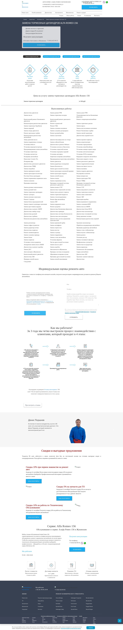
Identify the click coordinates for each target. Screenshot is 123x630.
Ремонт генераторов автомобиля (86, 119)
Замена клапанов (29, 181)
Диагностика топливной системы (87, 214)
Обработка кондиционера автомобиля (88, 225)
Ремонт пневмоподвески (31, 232)
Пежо (94, 617)
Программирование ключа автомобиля (35, 149)
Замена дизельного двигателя (85, 161)
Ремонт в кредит (81, 12)
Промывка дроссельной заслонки (60, 256)
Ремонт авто (25, 12)
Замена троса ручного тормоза (59, 192)
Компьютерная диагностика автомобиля (32, 136)
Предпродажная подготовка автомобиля (62, 159)
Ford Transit (73, 606)
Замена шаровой (29, 128)
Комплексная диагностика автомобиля (35, 218)
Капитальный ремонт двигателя (33, 254)
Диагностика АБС (29, 256)
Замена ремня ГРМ (56, 113)
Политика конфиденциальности (48, 616)
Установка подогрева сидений (59, 152)
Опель (84, 622)
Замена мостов (54, 230)
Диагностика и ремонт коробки (33, 247)
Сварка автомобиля (82, 252)
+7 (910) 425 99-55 (88, 3)
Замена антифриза (55, 225)
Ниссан (84, 619)
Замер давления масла (30, 139)
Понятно (91, 627)
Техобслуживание (36, 12)
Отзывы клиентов (92, 571)
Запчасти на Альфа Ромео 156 (71, 56)
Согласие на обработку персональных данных (67, 616)
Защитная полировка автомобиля (60, 156)
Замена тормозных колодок (58, 115)
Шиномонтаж (69, 12)
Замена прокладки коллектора (33, 173)
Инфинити (34, 620)
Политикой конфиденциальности (35, 301)
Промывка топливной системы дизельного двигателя (59, 184)
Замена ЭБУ (54, 202)
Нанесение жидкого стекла (85, 159)
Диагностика (48, 12)
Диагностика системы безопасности (61, 214)
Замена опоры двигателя (31, 130)
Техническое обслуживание (85, 249)
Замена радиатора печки (31, 227)
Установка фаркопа (56, 240)
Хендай (84, 620)
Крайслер (24, 622)
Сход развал (27, 261)
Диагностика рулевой (30, 214)
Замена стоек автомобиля (58, 237)
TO (22, 600)
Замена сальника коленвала (58, 128)
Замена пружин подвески (84, 139)
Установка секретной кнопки (59, 149)
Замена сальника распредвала (59, 130)
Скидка (61, 15)
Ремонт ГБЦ (54, 126)
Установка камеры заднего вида (86, 149)
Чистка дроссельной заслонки (59, 242)
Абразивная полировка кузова (59, 254)
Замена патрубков (29, 168)
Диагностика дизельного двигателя (34, 164)
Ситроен (34, 617)
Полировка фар (28, 161)
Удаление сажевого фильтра (85, 256)
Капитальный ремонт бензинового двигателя (34, 120)
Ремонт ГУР (80, 187)
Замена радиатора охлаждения (59, 164)
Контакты (97, 15)
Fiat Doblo (58, 603)
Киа (43, 617)
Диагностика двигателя (31, 113)
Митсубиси (85, 617)
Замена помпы (54, 178)
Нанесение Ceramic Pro (31, 159)
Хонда (94, 623)
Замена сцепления (55, 135)
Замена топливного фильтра (85, 240)
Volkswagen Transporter (76, 598)
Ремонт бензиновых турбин (85, 130)
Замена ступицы (55, 232)
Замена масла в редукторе (84, 244)
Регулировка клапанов (83, 173)
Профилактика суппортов (84, 242)
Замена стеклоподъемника (58, 197)
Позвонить (90, 7)
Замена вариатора (82, 247)
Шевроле (24, 620)
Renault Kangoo (89, 609)
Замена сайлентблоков (57, 142)
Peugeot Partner (89, 606)
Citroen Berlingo (59, 598)
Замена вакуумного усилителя (86, 189)
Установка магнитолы (30, 154)
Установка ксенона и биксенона (60, 147)
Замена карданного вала (57, 204)
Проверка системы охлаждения (59, 252)
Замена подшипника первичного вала (35, 178)
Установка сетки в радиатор (32, 242)
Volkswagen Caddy (60, 609)
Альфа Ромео (32, 19)
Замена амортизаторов (83, 142)
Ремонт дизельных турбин (32, 133)
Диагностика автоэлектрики (58, 216)
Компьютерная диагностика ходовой (88, 218)
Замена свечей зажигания (84, 133)
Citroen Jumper (59, 600)
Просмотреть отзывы (32, 405)
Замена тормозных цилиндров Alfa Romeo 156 (56, 19)
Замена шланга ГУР (56, 187)
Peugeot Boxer (89, 603)
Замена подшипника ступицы (33, 142)
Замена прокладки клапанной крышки (62, 171)
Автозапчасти (59, 12)
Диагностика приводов (57, 211)
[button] (9, 429)
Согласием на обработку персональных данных (39, 301)
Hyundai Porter (59, 606)
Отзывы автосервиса (50, 389)
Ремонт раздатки (55, 206)
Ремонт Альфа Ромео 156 (32, 56)
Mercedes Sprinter (90, 598)
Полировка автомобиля (31, 156)
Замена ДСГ (27, 249)
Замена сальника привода (31, 235)
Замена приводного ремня (32, 171)
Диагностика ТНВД (30, 166)
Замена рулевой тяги (30, 189)
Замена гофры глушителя (31, 225)
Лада (74, 619)
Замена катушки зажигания (32, 197)
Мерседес (75, 622)
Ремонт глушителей (56, 123)
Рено (53, 619)
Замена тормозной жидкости (59, 194)
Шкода (53, 620)
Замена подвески (29, 240)
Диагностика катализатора (85, 211)
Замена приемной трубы (57, 223)
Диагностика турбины (30, 216)
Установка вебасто (29, 144)
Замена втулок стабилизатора (85, 232)
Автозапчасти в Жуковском (58, 249)
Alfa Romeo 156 (40, 19)
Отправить (74, 317)
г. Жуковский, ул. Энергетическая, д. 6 (52, 4)
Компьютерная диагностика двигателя (35, 123)
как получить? (33, 481)
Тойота (94, 619)
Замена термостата (56, 227)
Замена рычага (81, 235)
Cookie (39, 304)
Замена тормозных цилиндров (33, 192)
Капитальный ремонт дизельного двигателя (60, 120)
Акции (79, 15)
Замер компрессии (82, 176)
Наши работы (70, 15)
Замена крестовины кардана (32, 206)
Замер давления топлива (84, 216)
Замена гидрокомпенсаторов (85, 164)
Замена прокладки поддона (58, 173)
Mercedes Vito (89, 600)
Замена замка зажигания (84, 194)
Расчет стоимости (31, 571)
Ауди (63, 622)
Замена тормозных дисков (84, 123)
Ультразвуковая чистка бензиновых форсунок (87, 116)
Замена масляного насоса (84, 166)
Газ (43, 620)
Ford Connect (74, 603)
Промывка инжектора (30, 183)
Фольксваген (44, 622)
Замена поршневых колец (58, 181)
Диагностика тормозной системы (60, 189)
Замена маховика (82, 168)
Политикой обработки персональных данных (71, 628)
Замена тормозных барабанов (33, 126)
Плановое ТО (71, 571)
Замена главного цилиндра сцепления (35, 204)
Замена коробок (55, 247)
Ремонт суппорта (29, 194)
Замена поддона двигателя (84, 171)
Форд (74, 617)
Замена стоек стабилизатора (85, 230)
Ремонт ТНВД (81, 181)
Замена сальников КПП (84, 204)
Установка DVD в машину (84, 154)
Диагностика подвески (31, 230)
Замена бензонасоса (56, 166)
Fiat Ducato (73, 600)
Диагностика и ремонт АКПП (33, 209)
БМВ (23, 619)
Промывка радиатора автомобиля (87, 227)
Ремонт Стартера (29, 199)
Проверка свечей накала (31, 259)
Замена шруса (81, 126)
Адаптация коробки (82, 199)
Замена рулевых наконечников (33, 187)
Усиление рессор (82, 237)
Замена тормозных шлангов (85, 192)
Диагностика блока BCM (84, 209)
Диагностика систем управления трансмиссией (60, 219)
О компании (87, 15)
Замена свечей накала (56, 176)
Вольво (43, 619)
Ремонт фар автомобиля (57, 199)
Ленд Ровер (54, 617)
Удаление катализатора (83, 223)
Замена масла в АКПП (83, 206)
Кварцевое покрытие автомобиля (87, 156)
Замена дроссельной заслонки (59, 168)
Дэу (33, 619)
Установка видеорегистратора (33, 147)
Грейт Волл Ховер (25, 617)
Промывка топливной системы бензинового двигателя (86, 184)
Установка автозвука (56, 154)
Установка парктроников (84, 144)
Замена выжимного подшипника (86, 202)
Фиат (94, 622)
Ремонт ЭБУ (80, 197)
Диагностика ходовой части (85, 135)
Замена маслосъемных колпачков (87, 128)
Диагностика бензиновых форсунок (61, 209)
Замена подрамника (56, 235)
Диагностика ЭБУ (82, 254)
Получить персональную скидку (45, 598)
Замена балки (28, 237)
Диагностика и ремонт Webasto (59, 144)
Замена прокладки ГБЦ (84, 178)
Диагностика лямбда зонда (32, 211)
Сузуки (64, 619)
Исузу (33, 622)
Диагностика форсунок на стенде (60, 139)
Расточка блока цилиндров (32, 176)
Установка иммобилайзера (85, 147)
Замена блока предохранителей (33, 202)
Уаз (93, 620)
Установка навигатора (30, 152)
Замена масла (28, 115)
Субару (64, 617)
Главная (25, 19)
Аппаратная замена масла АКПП (34, 244)
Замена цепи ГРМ (82, 113)
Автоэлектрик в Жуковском (32, 252)
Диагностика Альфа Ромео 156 (91, 56)
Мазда (74, 620)
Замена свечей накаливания (58, 259)
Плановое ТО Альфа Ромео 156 (51, 56)
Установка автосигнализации (85, 152)
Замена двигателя (55, 161)
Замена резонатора (29, 223)
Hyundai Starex (74, 609)
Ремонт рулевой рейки (57, 133)
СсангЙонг (54, 622)
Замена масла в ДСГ (56, 244)
